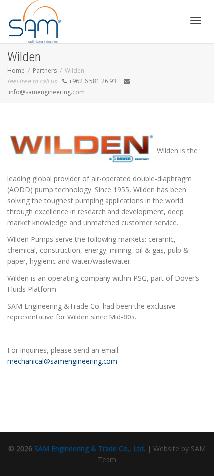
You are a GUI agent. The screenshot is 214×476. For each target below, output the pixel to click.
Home (16, 70)
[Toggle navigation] (196, 20)
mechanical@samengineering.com (62, 361)
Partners (45, 70)
